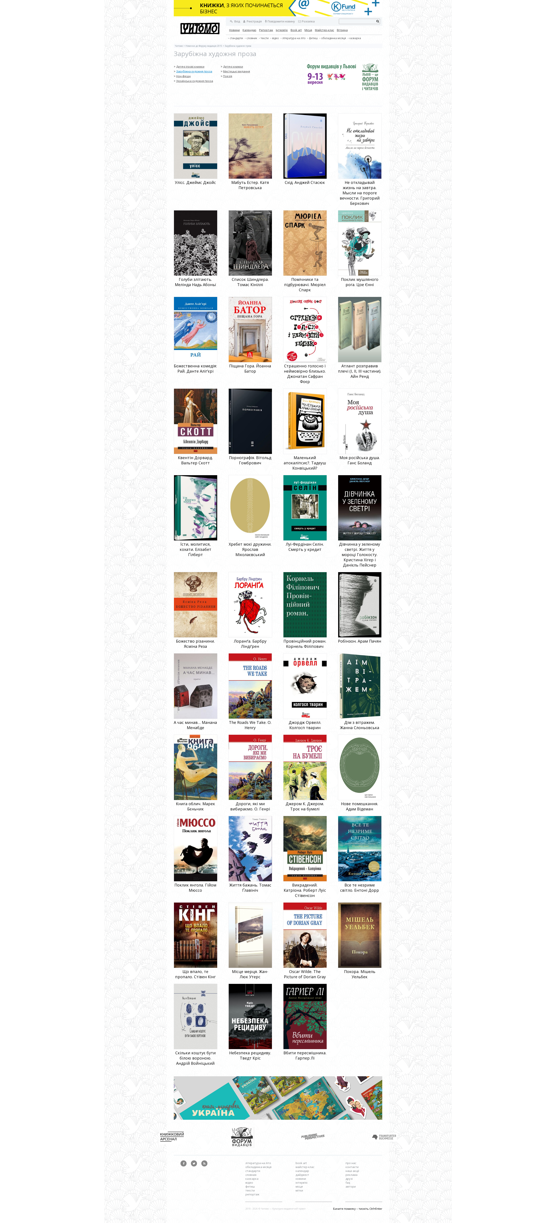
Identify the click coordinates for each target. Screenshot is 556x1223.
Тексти (250, 1190)
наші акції (352, 1171)
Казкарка (355, 38)
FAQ (348, 1183)
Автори (351, 1186)
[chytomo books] (278, 8)
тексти (265, 38)
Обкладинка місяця (333, 38)
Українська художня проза (194, 81)
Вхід (237, 21)
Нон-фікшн (183, 76)
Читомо (179, 45)
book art (301, 1163)
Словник (252, 38)
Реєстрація (254, 21)
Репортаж (266, 30)
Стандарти (236, 38)
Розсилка (308, 21)
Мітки (299, 1190)
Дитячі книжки (233, 66)
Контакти (352, 1167)
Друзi (349, 1179)
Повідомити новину (281, 21)
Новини (234, 30)
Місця (308, 30)
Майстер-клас (324, 30)
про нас (351, 1163)
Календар (249, 30)
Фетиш (313, 38)
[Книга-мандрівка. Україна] (278, 1119)
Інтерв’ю (282, 30)
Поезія (227, 76)
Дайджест (302, 1175)
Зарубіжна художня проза (194, 71)
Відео (275, 38)
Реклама (351, 1175)
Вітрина (342, 30)
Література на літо (294, 38)
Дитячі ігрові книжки (190, 66)
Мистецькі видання (236, 71)
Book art (296, 30)
